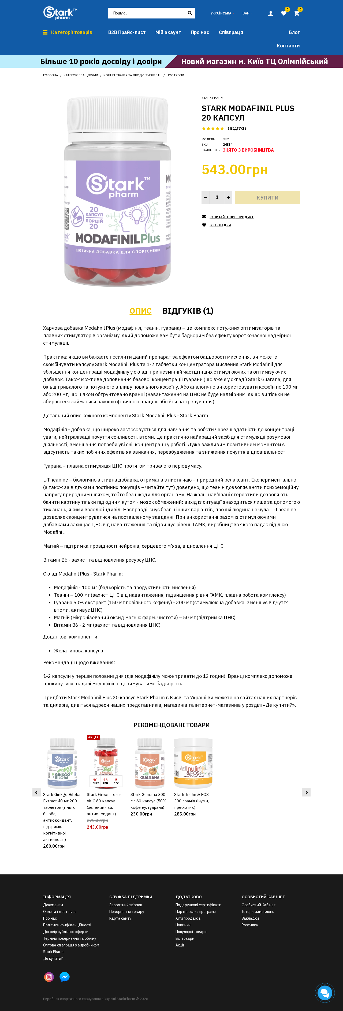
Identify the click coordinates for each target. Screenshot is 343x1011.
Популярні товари (191, 931)
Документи (53, 905)
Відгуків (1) (188, 310)
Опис (141, 310)
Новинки (183, 925)
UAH (246, 13)
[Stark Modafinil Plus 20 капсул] (117, 191)
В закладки (220, 225)
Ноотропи (175, 75)
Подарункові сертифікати (198, 905)
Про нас (50, 918)
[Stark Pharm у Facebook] (64, 977)
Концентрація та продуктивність (132, 75)
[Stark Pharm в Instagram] (49, 977)
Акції (180, 945)
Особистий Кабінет (259, 905)
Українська (221, 13)
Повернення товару (126, 911)
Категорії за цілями (81, 75)
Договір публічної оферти (65, 931)
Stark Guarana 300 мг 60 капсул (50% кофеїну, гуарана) (148, 801)
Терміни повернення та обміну (69, 938)
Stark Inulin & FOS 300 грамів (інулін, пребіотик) (191, 801)
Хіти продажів (188, 918)
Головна (50, 75)
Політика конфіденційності (67, 925)
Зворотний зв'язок (125, 905)
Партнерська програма (196, 911)
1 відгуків (237, 128)
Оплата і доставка (59, 911)
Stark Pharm (212, 98)
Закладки (250, 918)
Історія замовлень (258, 911)
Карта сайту (120, 918)
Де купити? (53, 958)
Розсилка (250, 925)
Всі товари (185, 938)
